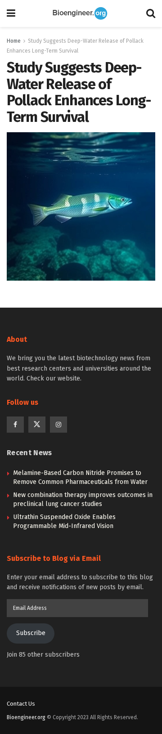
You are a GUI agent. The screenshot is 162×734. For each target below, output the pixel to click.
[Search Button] (150, 13)
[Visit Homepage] (81, 13)
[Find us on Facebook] (15, 424)
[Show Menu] (11, 13)
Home (14, 41)
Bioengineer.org (26, 717)
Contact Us (21, 703)
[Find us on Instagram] (58, 424)
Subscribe (30, 633)
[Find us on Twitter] (36, 424)
